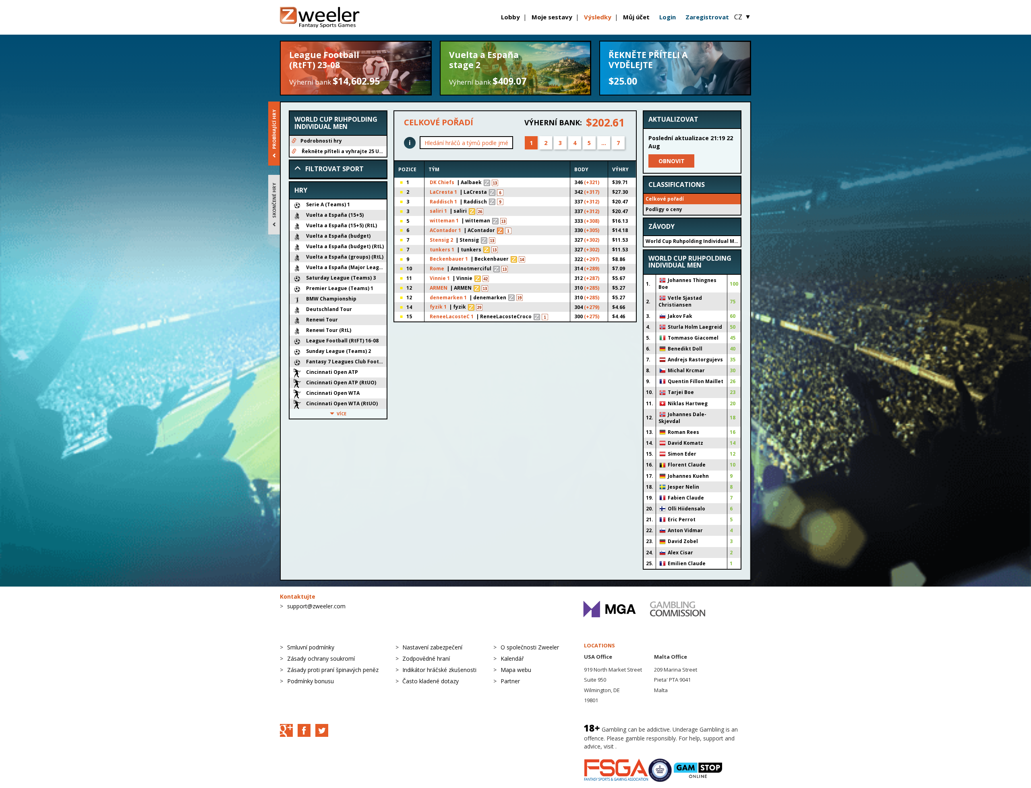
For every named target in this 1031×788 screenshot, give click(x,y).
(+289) (591, 268)
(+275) (591, 316)
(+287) (591, 278)
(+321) (591, 182)
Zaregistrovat (707, 17)
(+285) (591, 287)
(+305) (591, 230)
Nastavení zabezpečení (432, 647)
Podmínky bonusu (310, 681)
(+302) (591, 239)
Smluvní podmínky (310, 647)
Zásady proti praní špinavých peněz (333, 670)
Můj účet (636, 17)
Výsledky (597, 17)
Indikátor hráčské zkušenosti (439, 670)
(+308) (591, 221)
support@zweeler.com (316, 606)
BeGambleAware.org (645, 746)
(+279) (591, 307)
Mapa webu (516, 670)
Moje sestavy (552, 17)
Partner (510, 681)
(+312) (591, 201)
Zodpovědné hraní (426, 658)
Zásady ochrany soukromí (321, 658)
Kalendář (512, 658)
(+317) (591, 192)
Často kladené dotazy (430, 681)
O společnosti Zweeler (530, 647)
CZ (742, 16)
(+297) (591, 259)
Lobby (510, 17)
